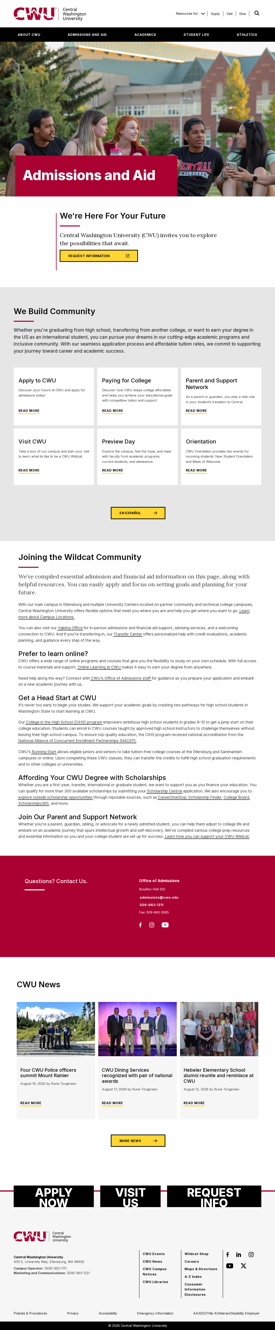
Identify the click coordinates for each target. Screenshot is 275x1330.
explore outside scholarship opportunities (55, 797)
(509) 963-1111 (55, 1268)
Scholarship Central (164, 791)
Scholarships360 (33, 803)
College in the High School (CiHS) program (64, 722)
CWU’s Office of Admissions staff (121, 678)
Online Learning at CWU (99, 667)
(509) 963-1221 (78, 1273)
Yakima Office (70, 627)
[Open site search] (256, 13)
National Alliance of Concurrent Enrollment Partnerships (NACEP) (77, 740)
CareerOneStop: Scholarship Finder (189, 797)
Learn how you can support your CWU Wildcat (207, 836)
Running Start (44, 751)
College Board (236, 797)
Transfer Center (128, 634)
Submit (251, 13)
